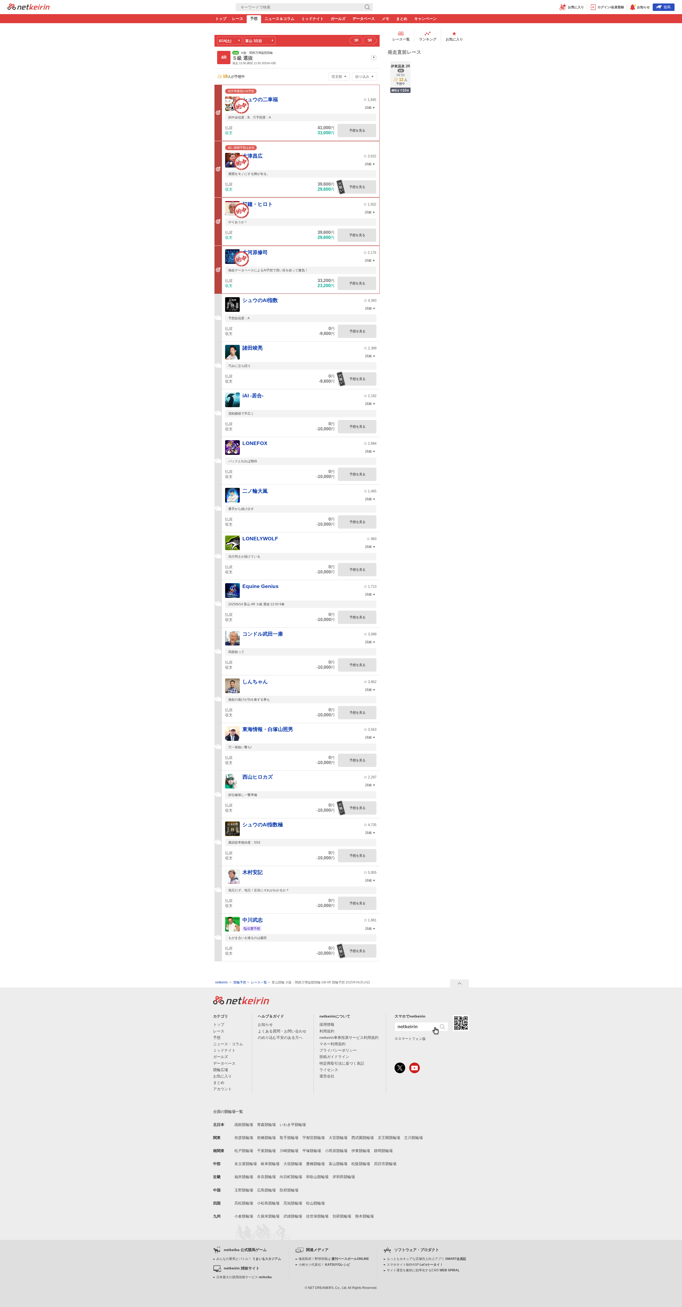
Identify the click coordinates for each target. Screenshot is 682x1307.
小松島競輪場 (268, 1203)
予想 (254, 18)
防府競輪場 (289, 1190)
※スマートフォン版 (410, 1039)
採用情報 (326, 1024)
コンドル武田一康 (262, 634)
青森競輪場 (266, 1124)
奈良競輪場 (266, 1177)
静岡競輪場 (383, 1151)
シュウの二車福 (260, 99)
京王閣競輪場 (389, 1138)
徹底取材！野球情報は (334, 1259)
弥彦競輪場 (243, 1138)
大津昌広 (252, 156)
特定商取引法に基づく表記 (341, 1063)
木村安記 (252, 872)
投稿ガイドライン (334, 1057)
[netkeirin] (241, 1003)
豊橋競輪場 (315, 1164)
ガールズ (338, 19)
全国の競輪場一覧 (228, 1111)
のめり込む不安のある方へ (280, 1037)
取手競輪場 (289, 1138)
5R (370, 40)
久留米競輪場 (268, 1216)
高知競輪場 (292, 1203)
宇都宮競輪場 (313, 1138)
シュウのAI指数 (260, 300)
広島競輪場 (266, 1190)
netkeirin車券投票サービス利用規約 (349, 1037)
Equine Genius (260, 586)
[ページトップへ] (459, 983)
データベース (363, 19)
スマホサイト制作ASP (415, 1265)
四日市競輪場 (385, 1164)
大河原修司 (255, 252)
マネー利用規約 (332, 1044)
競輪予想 (239, 982)
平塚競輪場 (311, 1151)
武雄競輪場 (292, 1216)
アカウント (222, 1089)
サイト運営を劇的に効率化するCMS (423, 1270)
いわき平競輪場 (293, 1124)
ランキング (427, 39)
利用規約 (326, 1031)
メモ (385, 19)
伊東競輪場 (360, 1151)
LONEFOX (254, 443)
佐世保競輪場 (317, 1216)
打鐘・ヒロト (257, 204)
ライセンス (328, 1070)
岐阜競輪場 (270, 1164)
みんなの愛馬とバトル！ (248, 1259)
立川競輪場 (413, 1138)
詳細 (368, 107)
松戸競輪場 (243, 1151)
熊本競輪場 (364, 1216)
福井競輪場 (243, 1177)
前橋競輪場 (266, 1138)
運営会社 (326, 1076)
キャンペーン (425, 19)
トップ (220, 19)
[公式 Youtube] (414, 1068)
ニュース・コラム (228, 1044)
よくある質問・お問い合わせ (282, 1031)
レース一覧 (401, 39)
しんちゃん (255, 681)
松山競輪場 (315, 1203)
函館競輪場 (243, 1124)
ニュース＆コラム (279, 19)
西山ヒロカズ (257, 777)
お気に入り (454, 39)
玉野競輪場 (243, 1190)
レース (237, 19)
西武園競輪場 (362, 1138)
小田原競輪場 (336, 1151)
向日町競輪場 (291, 1177)
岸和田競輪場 (343, 1177)
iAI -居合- (252, 395)
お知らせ (265, 1024)
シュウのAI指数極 (262, 824)
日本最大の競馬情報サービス (244, 1277)
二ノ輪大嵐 (255, 491)
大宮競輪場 (338, 1138)
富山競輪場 (338, 1164)
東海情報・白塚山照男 (267, 729)
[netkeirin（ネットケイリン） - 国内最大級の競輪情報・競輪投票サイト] (28, 8)
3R (356, 40)
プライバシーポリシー (338, 1050)
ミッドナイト (312, 19)
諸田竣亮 (252, 348)
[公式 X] (400, 1068)
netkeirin (221, 982)
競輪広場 (220, 1070)
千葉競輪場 (266, 1151)
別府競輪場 (341, 1216)
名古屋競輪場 (245, 1164)
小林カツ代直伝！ (324, 1265)
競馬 (667, 7)
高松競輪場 (243, 1203)
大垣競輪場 (292, 1164)
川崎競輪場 (289, 1151)
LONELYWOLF (260, 538)
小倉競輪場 (243, 1216)
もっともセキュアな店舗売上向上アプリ (426, 1259)
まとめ (401, 19)
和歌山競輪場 (317, 1177)
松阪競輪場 (360, 1164)
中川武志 (252, 920)
